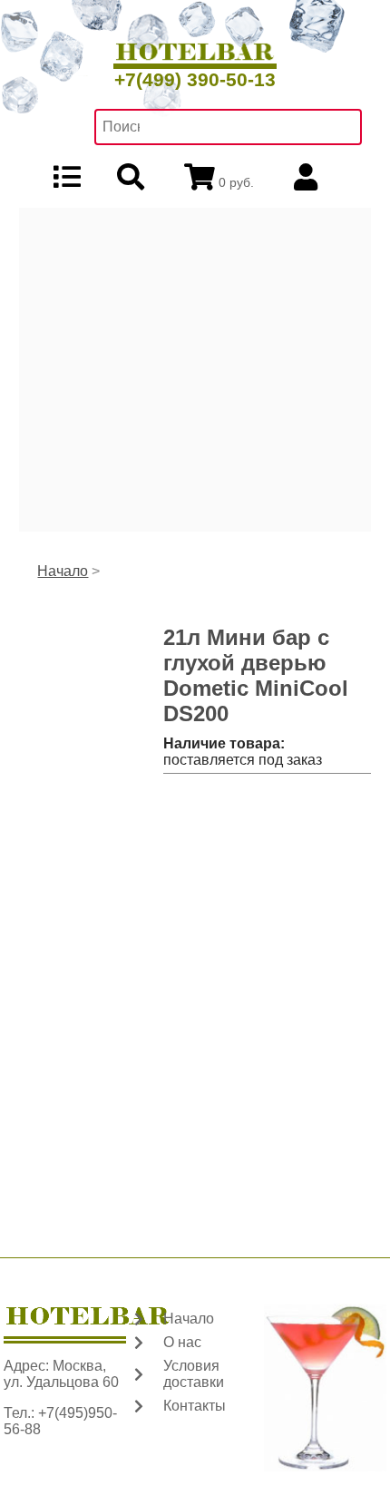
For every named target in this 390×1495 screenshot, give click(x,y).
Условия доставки (193, 1374)
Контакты (194, 1405)
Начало (62, 571)
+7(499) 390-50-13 (195, 79)
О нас (182, 1342)
